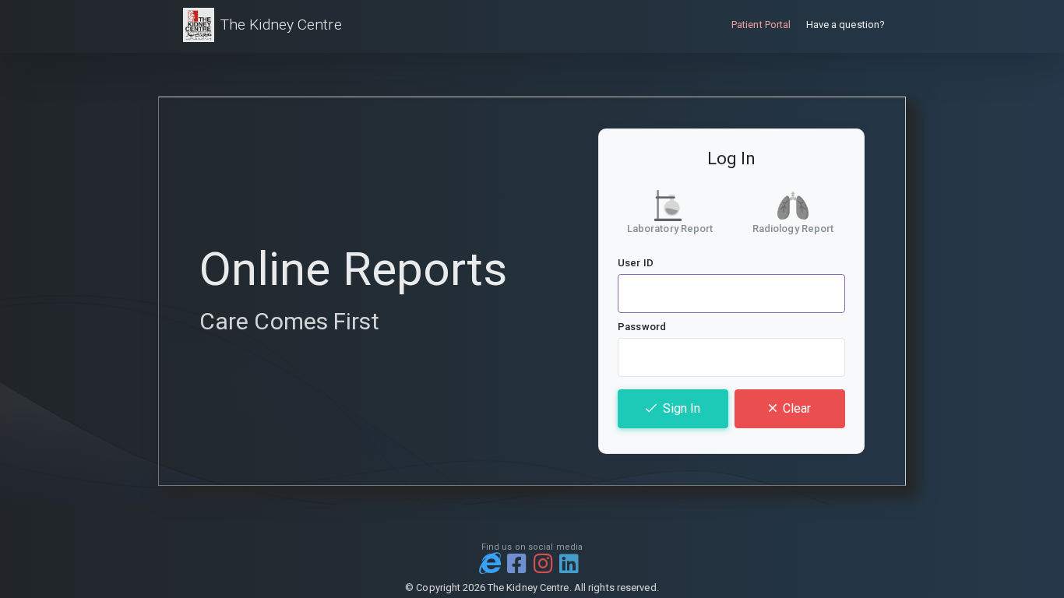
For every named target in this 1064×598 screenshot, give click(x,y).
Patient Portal (761, 24)
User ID (636, 263)
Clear (797, 408)
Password (642, 326)
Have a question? (846, 24)
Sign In (681, 408)
